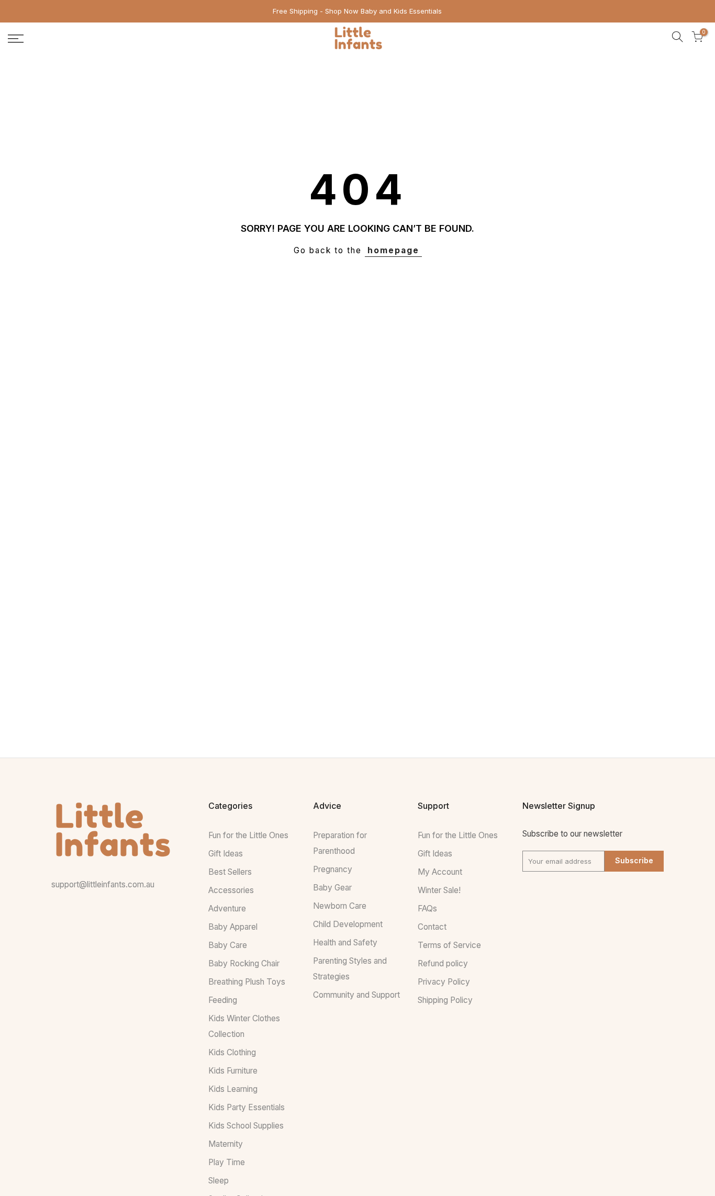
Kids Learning (233, 1089)
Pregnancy (332, 869)
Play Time (226, 1162)
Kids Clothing (232, 1052)
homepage (393, 250)
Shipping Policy (445, 1000)
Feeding (222, 1000)
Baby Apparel (233, 927)
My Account (440, 872)
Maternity (225, 1144)
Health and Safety (345, 942)
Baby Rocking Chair (244, 963)
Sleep (218, 1181)
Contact (432, 927)
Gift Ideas (225, 854)
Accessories (231, 890)
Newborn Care (339, 906)
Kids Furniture (233, 1071)
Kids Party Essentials (246, 1107)
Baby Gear (332, 888)
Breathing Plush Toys (246, 982)
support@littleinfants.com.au (102, 884)
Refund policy (443, 963)
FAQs (427, 908)
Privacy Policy (444, 982)
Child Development (348, 924)
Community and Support (356, 995)
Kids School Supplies (246, 1126)
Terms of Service (449, 945)
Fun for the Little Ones (248, 835)
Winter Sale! (439, 890)
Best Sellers (230, 872)
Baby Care (227, 945)
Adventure (227, 908)
